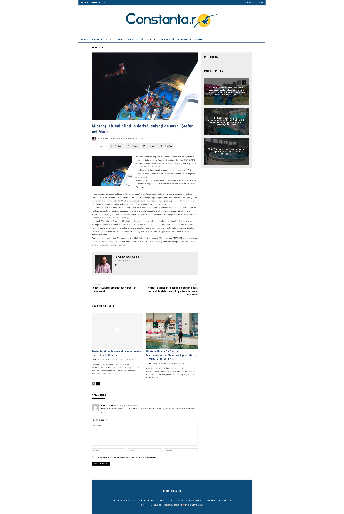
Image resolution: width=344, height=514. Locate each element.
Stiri (101, 47)
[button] (250, 2)
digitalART (192, 505)
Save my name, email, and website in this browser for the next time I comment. (126, 457)
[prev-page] (93, 383)
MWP (201, 505)
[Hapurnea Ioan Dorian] (94, 139)
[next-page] (98, 383)
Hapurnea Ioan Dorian (110, 139)
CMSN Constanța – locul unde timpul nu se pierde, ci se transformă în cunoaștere (226, 151)
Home (94, 47)
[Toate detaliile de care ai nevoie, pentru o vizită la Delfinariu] (117, 331)
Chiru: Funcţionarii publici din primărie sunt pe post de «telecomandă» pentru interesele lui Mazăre (173, 291)
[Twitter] (116, 265)
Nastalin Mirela (109, 406)
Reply (103, 412)
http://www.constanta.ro (122, 260)
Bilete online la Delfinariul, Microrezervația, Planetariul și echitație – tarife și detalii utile (171, 355)
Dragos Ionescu (106, 360)
